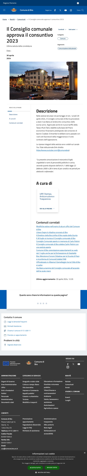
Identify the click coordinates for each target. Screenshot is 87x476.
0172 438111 (13, 430)
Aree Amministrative (8, 384)
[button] (43, 472)
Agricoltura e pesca (51, 408)
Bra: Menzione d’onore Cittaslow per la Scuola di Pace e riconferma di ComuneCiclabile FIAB (57, 258)
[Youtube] (65, 10)
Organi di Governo (8, 381)
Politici (3, 393)
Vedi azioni (72, 29)
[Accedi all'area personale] (78, 3)
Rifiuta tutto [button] (52, 467)
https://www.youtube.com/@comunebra (52, 150)
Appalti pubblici (28, 393)
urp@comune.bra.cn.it (9, 448)
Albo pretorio (49, 424)
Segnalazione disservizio (32, 424)
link (64, 463)
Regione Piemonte (9, 3)
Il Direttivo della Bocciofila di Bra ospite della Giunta (56, 235)
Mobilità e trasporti (30, 402)
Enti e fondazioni (7, 390)
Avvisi (67, 387)
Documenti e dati (7, 402)
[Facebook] (54, 10)
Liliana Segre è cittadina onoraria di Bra (52, 232)
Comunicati (21, 19)
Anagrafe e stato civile (31, 381)
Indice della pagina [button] (15, 108)
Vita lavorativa (28, 387)
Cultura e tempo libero (31, 384)
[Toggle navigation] (4, 10)
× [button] (84, 453)
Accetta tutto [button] (35, 468)
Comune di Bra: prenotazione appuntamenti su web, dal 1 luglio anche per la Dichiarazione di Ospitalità (57, 252)
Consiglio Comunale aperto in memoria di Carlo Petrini (58, 241)
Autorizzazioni (49, 405)
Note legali (48, 427)
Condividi (61, 29)
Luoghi (67, 400)
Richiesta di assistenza (31, 430)
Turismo (26, 399)
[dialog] (43, 463)
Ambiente (47, 396)
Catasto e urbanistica (30, 396)
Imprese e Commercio (31, 390)
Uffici (3, 387)
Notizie (67, 381)
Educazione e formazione (53, 381)
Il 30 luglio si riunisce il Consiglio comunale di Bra (55, 238)
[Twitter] (59, 10)
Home (5, 19)
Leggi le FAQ (27, 427)
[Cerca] (82, 10)
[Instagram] (70, 10)
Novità (12, 19)
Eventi (67, 397)
